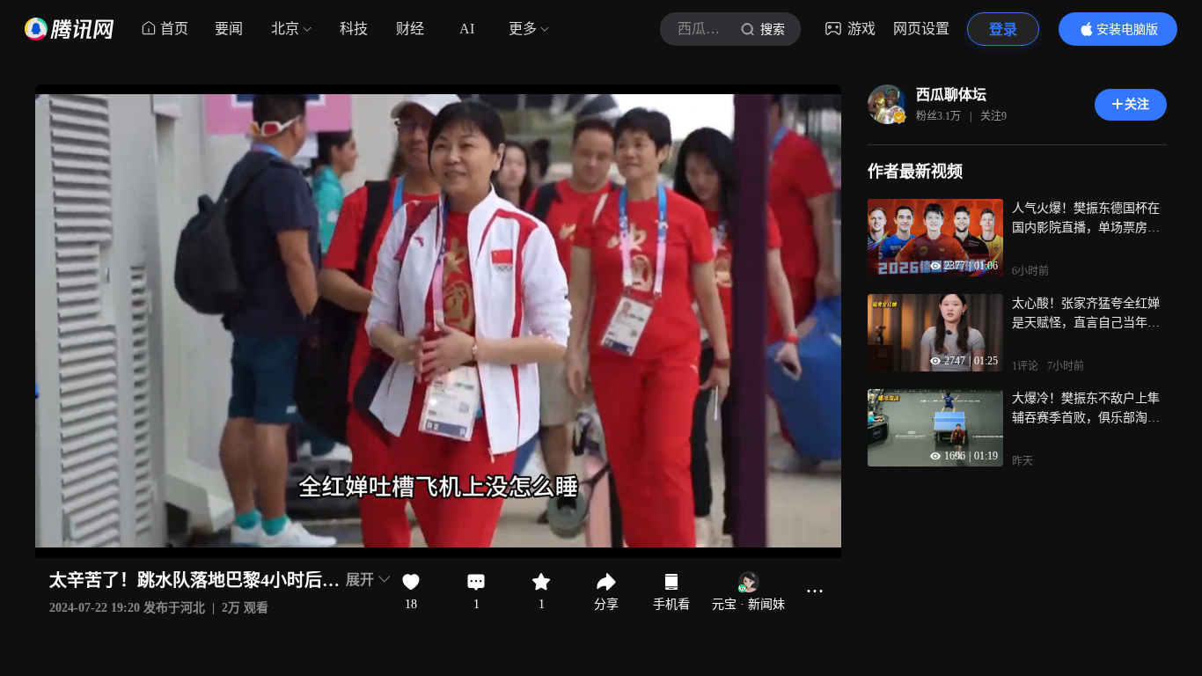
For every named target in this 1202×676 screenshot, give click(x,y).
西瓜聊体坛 (951, 94)
